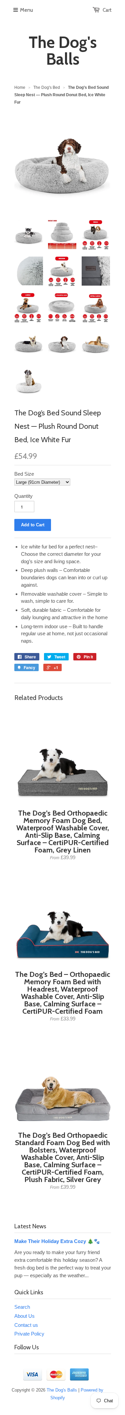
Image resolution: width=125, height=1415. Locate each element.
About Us (24, 1316)
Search (22, 1307)
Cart (107, 10)
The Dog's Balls (63, 50)
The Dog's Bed (46, 87)
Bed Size (24, 474)
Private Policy (29, 1334)
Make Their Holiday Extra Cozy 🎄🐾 (57, 1241)
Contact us (26, 1325)
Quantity (23, 496)
